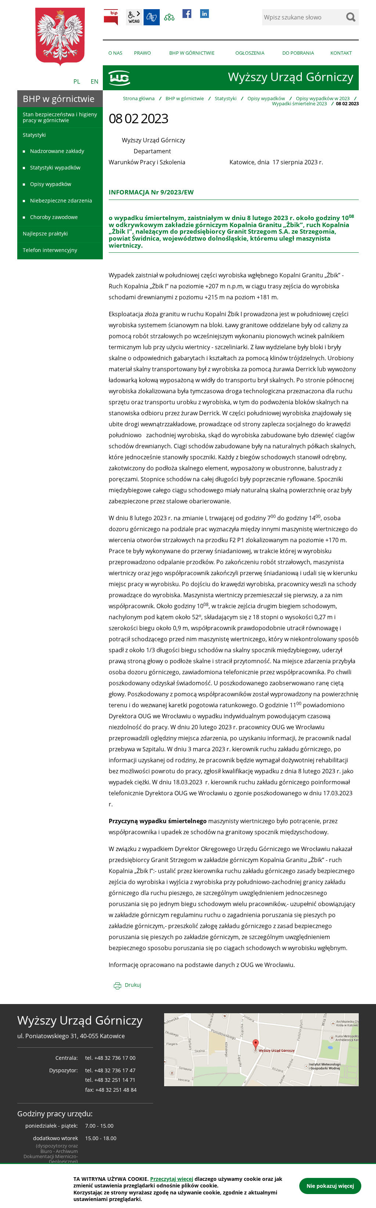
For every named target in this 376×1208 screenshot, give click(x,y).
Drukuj (133, 984)
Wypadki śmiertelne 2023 (299, 103)
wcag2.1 (134, 17)
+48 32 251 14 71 (114, 1079)
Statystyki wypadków (55, 167)
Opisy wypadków (266, 98)
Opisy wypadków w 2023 (323, 98)
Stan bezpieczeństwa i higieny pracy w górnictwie (60, 117)
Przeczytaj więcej (171, 1178)
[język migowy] (152, 17)
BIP (111, 17)
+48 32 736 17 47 (114, 1070)
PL (76, 81)
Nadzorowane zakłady (57, 150)
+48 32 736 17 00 (114, 1057)
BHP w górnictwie (185, 98)
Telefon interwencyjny (50, 250)
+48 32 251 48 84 (116, 1089)
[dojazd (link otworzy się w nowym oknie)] (261, 1049)
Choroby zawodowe (54, 217)
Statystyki (225, 98)
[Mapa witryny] (169, 17)
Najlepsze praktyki (45, 233)
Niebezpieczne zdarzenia (61, 200)
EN (94, 81)
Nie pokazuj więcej (330, 1185)
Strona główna (139, 98)
